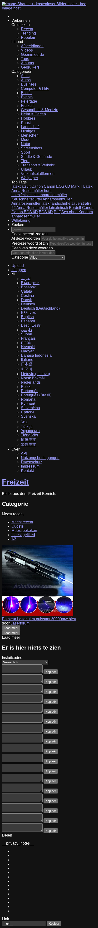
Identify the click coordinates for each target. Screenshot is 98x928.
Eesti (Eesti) (31, 325)
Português (29, 391)
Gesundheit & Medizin (39, 110)
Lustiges (28, 131)
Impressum (30, 466)
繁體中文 (28, 444)
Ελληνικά (28, 313)
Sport (25, 152)
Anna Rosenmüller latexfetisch (42, 208)
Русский (28, 404)
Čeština (27, 296)
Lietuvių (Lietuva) (35, 374)
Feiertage (29, 101)
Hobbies (28, 118)
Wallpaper (29, 178)
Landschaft (30, 127)
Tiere (25, 161)
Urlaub (26, 169)
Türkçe (27, 427)
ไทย (24, 422)
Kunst (26, 123)
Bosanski (29, 287)
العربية (26, 279)
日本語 (26, 364)
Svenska (28, 416)
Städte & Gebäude (36, 157)
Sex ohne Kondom (77, 212)
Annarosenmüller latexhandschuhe (40, 203)
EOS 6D (46, 212)
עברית (26, 343)
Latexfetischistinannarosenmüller (39, 195)
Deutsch (28, 304)
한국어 (26, 369)
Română (28, 399)
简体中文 (28, 440)
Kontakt (27, 470)
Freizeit (27, 106)
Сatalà (26, 291)
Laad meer (11, 628)
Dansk (26, 300)
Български (30, 283)
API (24, 453)
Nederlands (31, 382)
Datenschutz (31, 462)
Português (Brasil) (36, 395)
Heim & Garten (33, 114)
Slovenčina (30, 408)
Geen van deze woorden (32, 248)
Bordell (75, 208)
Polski (26, 387)
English (27, 317)
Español (28, 321)
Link (5, 919)
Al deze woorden (25, 238)
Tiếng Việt (29, 435)
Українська (30, 431)
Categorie (19, 257)
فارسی (26, 330)
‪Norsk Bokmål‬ (33, 378)
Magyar (27, 351)
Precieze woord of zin (29, 243)
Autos (26, 80)
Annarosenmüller (57, 199)
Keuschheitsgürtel (26, 199)
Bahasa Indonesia (36, 355)
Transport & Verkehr (37, 165)
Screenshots (31, 148)
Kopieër (50, 672)
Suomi (26, 334)
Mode (25, 140)
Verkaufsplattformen (37, 174)
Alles (25, 76)
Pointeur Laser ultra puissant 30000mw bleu (39, 619)
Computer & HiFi (35, 89)
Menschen (30, 135)
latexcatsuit (20, 186)
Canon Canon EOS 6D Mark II (56, 186)
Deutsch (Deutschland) (40, 308)
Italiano (27, 360)
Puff (57, 212)
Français (28, 338)
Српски (27, 412)
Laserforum (19, 623)
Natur (25, 144)
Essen (26, 93)
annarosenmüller (25, 216)
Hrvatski (28, 347)
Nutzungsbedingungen (40, 458)
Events (27, 97)
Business (29, 84)
